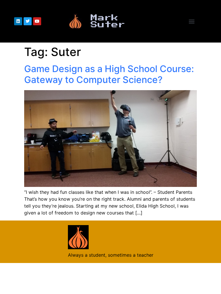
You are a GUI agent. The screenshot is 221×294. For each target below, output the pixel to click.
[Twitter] (28, 21)
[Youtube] (37, 21)
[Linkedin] (18, 21)
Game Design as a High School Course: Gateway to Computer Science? (109, 74)
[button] (192, 21)
